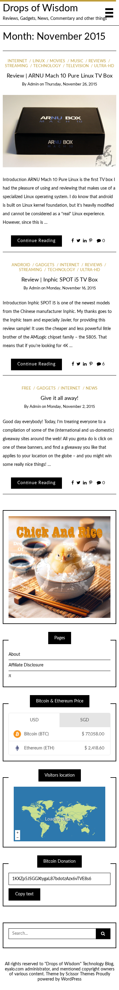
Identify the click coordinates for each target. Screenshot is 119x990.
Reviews (97, 61)
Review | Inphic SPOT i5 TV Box (59, 279)
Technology (46, 66)
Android (21, 265)
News (91, 388)
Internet (17, 61)
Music (76, 61)
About (14, 654)
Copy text (24, 894)
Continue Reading (36, 241)
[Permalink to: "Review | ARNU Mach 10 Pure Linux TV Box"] (60, 131)
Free (26, 388)
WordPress (71, 979)
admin (33, 84)
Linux (38, 61)
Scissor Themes (80, 974)
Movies (57, 61)
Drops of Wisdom (40, 8)
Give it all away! (59, 398)
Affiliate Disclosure (26, 665)
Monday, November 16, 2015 (71, 288)
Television (77, 66)
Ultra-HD (104, 66)
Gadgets (44, 265)
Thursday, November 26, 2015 (71, 84)
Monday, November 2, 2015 (71, 407)
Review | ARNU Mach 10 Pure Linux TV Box (60, 75)
